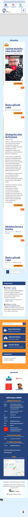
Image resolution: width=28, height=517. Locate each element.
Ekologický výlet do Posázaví (13, 135)
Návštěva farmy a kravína (14, 227)
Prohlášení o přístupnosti (9, 482)
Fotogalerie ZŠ (18, 109)
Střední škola (19, 53)
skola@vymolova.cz (15, 421)
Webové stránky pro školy (14, 494)
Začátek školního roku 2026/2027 (14, 49)
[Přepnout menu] (23, 10)
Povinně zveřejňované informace (12, 450)
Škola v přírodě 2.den (12, 106)
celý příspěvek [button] (18, 83)
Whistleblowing (8, 452)
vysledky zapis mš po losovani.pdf (13, 299)
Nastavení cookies (20, 482)
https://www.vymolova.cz (16, 423)
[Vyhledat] (24, 323)
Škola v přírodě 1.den (12, 258)
